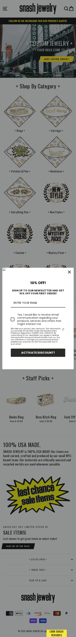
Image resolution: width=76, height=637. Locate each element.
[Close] (69, 272)
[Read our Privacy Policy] (63, 329)
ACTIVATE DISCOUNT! (38, 353)
